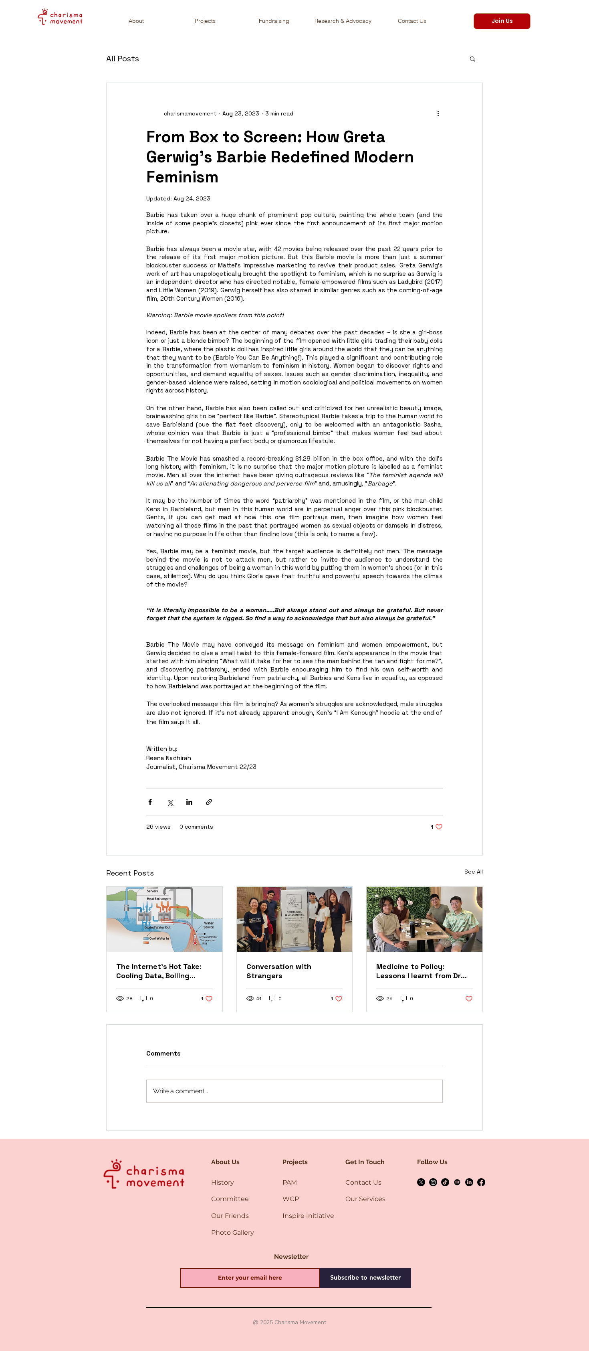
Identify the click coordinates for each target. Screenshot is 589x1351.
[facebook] (481, 1182)
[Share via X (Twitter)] (169, 802)
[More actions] (438, 113)
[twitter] (421, 1182)
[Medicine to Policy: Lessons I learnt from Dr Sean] (424, 919)
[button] (502, 21)
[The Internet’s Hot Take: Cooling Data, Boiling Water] (164, 919)
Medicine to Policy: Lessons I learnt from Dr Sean (418, 971)
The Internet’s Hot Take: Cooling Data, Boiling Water (159, 971)
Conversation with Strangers (278, 971)
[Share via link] (209, 802)
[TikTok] (445, 1182)
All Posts (122, 59)
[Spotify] (457, 1182)
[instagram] (433, 1182)
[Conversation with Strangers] (295, 919)
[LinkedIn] (469, 1182)
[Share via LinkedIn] (189, 802)
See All (473, 871)
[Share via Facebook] (150, 802)
